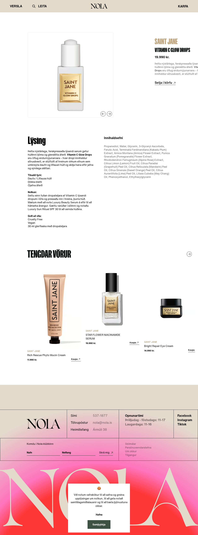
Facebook (184, 415)
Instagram (184, 420)
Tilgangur (130, 455)
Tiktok (181, 424)
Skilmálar (130, 444)
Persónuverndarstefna (138, 447)
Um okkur (131, 451)
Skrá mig (104, 452)
